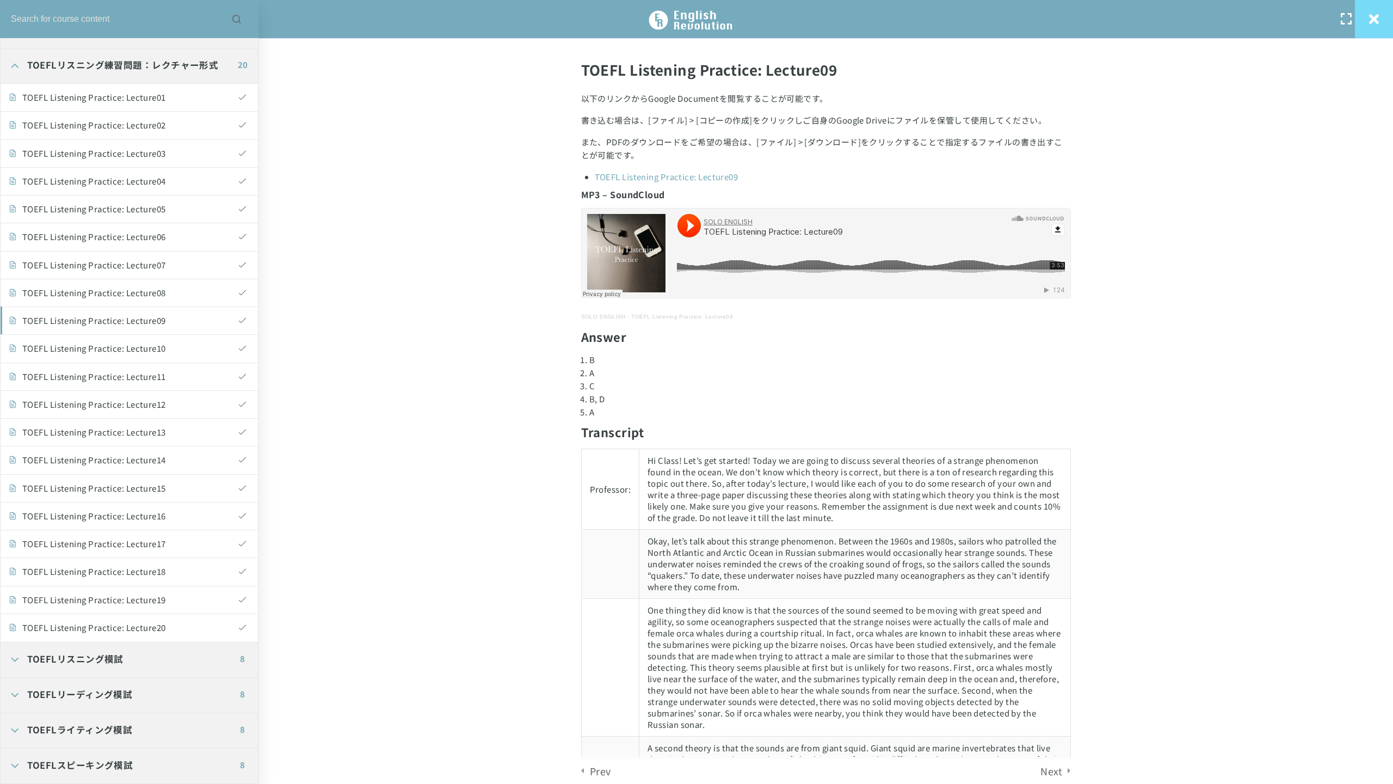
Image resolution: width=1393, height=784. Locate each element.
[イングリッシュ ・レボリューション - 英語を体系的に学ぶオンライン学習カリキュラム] (696, 19)
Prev (600, 771)
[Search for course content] (236, 19)
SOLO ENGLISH (603, 317)
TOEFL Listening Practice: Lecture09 (666, 176)
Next (1051, 771)
